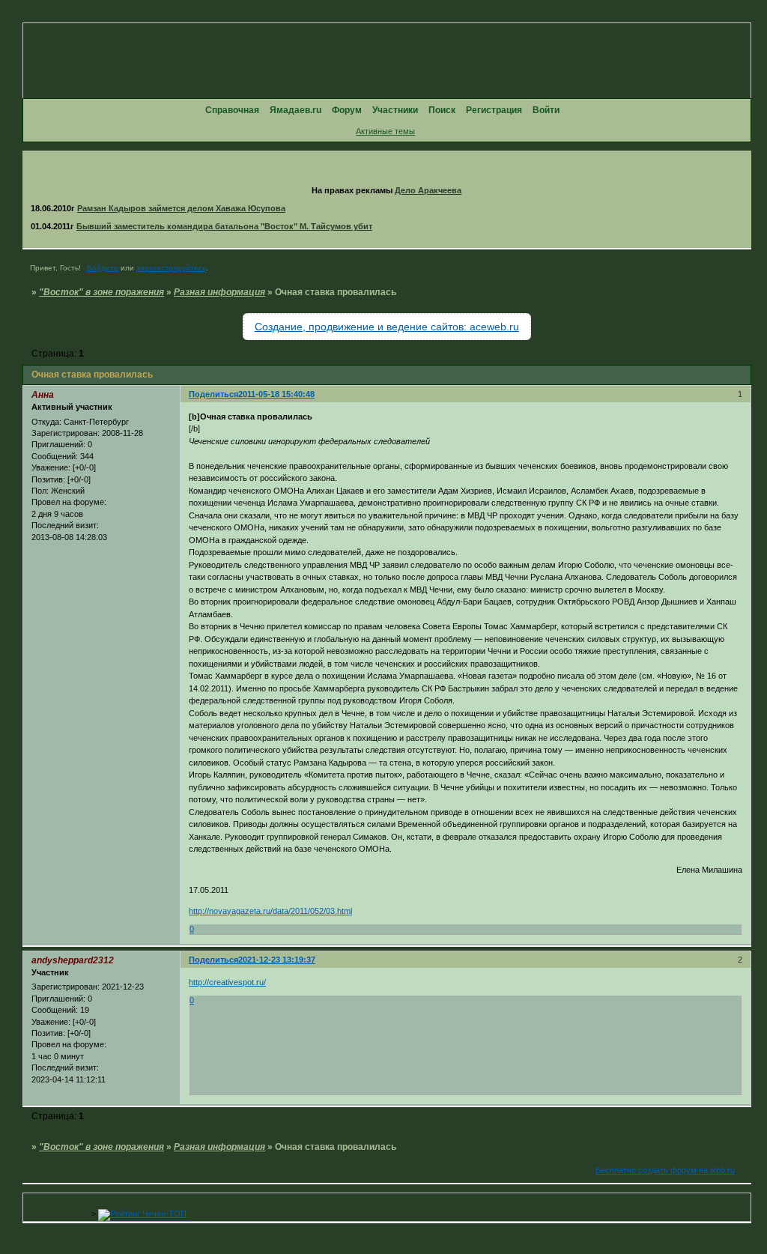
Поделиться (213, 394)
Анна (42, 395)
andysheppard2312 (72, 960)
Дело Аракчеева (428, 190)
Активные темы (385, 131)
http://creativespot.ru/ (227, 982)
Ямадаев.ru (295, 110)
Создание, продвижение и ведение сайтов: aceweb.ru (387, 327)
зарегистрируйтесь (171, 268)
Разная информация (219, 292)
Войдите (102, 268)
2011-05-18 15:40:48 (276, 394)
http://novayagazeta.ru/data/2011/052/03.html (270, 910)
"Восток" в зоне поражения (101, 292)
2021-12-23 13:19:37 (276, 959)
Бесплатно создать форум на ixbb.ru (665, 1170)
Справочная (232, 110)
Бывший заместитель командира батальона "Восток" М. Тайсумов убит (224, 226)
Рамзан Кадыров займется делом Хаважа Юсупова (181, 208)
